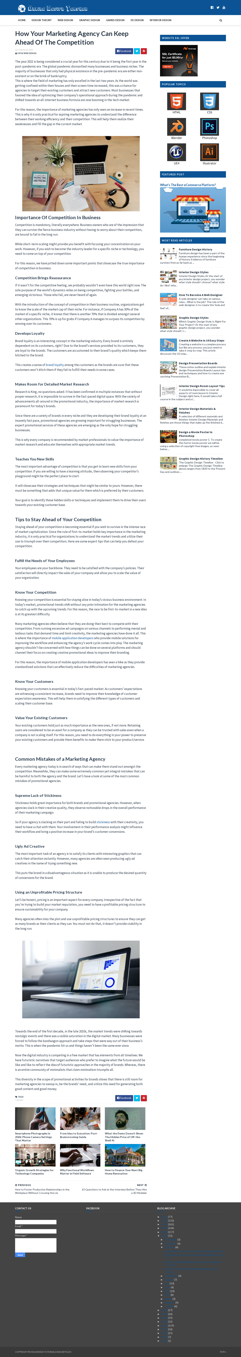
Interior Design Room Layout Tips (202, 386)
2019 (164, 1314)
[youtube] (224, 7)
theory (19, 1100)
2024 (164, 1224)
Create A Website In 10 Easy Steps (201, 340)
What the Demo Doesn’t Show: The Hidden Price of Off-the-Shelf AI (124, 1137)
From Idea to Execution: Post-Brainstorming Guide (79, 1135)
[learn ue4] (176, 164)
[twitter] (218, 7)
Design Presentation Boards (198, 363)
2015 (164, 1329)
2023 (164, 1228)
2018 (164, 1317)
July (167, 1283)
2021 (164, 1235)
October (170, 1247)
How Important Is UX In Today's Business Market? (193, 1251)
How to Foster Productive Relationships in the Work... (191, 1270)
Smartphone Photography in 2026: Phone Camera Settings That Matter (33, 1137)
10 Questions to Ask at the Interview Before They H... (193, 1256)
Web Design (65, 20)
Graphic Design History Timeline (201, 458)
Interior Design (160, 20)
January (169, 1306)
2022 (164, 1232)
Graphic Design (89, 20)
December (171, 1239)
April (168, 1294)
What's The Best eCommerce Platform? (188, 185)
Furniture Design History (195, 249)
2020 (164, 1310)
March (168, 1298)
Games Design (115, 20)
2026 (164, 1216)
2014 (164, 1333)
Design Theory (42, 20)
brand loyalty (55, 365)
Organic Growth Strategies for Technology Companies (34, 1171)
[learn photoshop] (209, 139)
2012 (164, 1340)
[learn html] (176, 113)
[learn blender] (176, 139)
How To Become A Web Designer (201, 295)
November (171, 1243)
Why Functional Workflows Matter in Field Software (77, 1171)
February (170, 1302)
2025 (164, 1220)
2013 (164, 1337)
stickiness (103, 822)
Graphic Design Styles (194, 317)
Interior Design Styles (194, 272)
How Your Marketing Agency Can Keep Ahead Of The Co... (193, 1263)
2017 (164, 1321)
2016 (164, 1325)
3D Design (137, 20)
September (171, 1275)
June (168, 1287)
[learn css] (209, 113)
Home (22, 20)
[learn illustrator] (209, 164)
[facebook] (212, 7)
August (169, 1279)
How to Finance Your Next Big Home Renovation (123, 1171)
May (167, 1291)
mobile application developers (72, 638)
